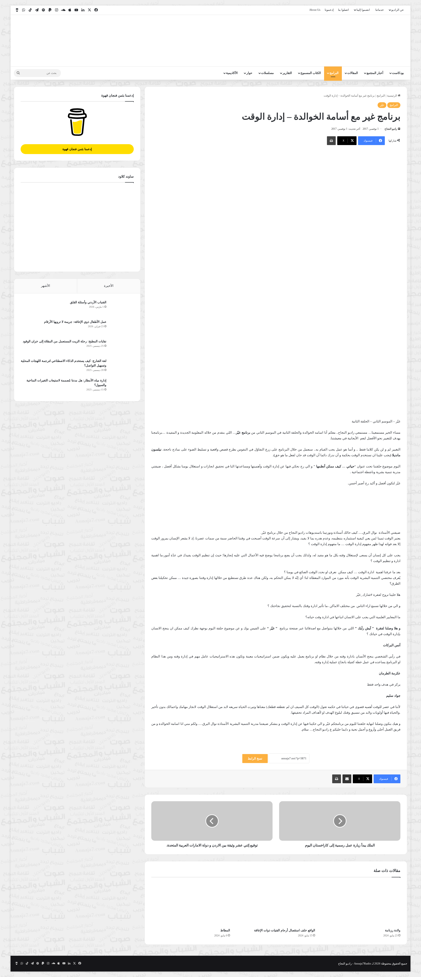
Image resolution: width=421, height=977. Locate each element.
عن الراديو (397, 9)
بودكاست (398, 73)
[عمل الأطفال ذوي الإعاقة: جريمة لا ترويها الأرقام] (122, 328)
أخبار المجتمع (375, 73)
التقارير (287, 73)
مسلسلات (267, 73)
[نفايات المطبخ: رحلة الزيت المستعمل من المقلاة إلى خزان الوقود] (122, 347)
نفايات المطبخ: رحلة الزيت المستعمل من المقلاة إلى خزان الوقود (64, 341)
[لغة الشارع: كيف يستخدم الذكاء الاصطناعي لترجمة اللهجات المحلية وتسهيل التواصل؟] (122, 367)
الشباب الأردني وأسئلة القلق (88, 302)
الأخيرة (108, 285)
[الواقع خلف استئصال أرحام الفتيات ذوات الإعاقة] (276, 904)
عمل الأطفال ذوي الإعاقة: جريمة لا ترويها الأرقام (74, 321)
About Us (314, 9)
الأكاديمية (232, 73)
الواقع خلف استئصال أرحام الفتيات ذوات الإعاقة (284, 930)
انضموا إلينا (363, 9)
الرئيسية (392, 95)
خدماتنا (379, 9)
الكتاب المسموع (311, 73)
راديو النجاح (391, 128)
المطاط (225, 930)
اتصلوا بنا (343, 9)
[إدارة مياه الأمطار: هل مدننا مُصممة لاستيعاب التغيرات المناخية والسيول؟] (122, 386)
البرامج (334, 73)
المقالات (352, 73)
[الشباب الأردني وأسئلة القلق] (122, 308)
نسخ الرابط (255, 758)
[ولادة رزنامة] (361, 904)
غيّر (382, 105)
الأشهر (45, 285)
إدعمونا (329, 9)
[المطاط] (190, 904)
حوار (249, 73)
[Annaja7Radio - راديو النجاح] (382, 40)
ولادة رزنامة (392, 930)
